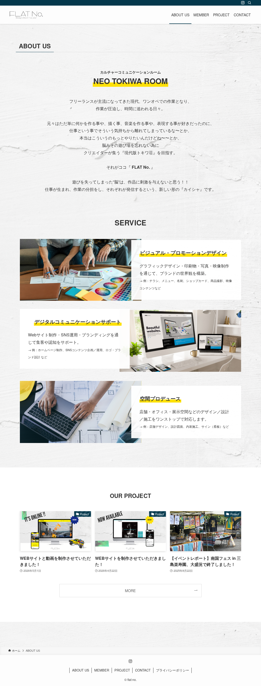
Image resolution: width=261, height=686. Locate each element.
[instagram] (243, 3)
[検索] (249, 3)
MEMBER (101, 670)
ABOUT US (80, 670)
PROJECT (122, 670)
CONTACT (143, 670)
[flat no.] (26, 15)
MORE (130, 590)
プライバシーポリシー (172, 670)
